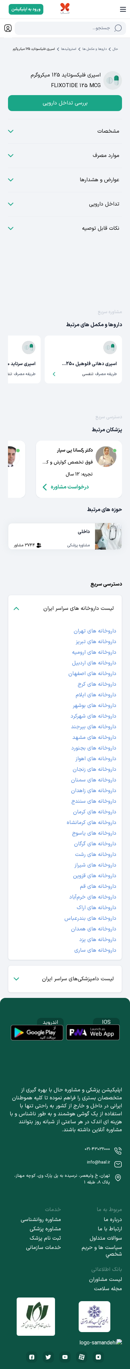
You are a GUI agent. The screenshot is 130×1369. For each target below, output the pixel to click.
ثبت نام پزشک (45, 1238)
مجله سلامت (108, 1289)
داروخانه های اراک (96, 908)
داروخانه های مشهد (94, 738)
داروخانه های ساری (95, 950)
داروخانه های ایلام (96, 695)
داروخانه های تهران (95, 631)
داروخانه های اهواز (95, 759)
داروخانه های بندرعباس (90, 918)
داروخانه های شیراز (95, 865)
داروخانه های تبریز (96, 642)
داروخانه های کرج (97, 684)
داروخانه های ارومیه (94, 652)
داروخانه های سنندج (93, 801)
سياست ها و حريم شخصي (102, 1251)
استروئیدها (68, 49)
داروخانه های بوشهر (94, 706)
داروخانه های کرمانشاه (91, 823)
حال (115, 49)
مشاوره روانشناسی (41, 1219)
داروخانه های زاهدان (93, 791)
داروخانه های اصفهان (92, 674)
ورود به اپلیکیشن (26, 9)
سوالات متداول (106, 1238)
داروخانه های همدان (93, 929)
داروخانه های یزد (97, 940)
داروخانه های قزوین (94, 876)
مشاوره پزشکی (45, 1229)
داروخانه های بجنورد (93, 748)
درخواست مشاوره (70, 487)
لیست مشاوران (105, 1279)
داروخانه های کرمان (94, 812)
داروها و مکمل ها (94, 49)
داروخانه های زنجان (94, 769)
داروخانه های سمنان (93, 780)
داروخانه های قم (98, 886)
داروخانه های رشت (95, 855)
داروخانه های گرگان (95, 844)
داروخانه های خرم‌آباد (92, 897)
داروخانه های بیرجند (93, 727)
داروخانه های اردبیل (94, 663)
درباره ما (113, 1219)
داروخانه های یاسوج (94, 833)
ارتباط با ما (110, 1229)
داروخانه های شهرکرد (93, 716)
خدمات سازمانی (43, 1247)
